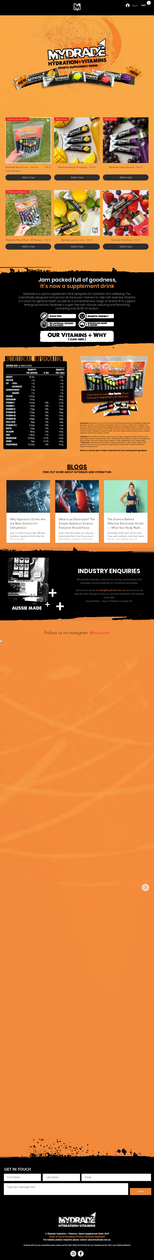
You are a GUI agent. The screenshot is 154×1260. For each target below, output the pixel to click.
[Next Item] (145, 887)
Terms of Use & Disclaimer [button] (62, 1236)
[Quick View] (77, 213)
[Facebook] (81, 1254)
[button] (146, 4)
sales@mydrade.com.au (112, 590)
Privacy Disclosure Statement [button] (91, 1236)
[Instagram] (73, 1254)
